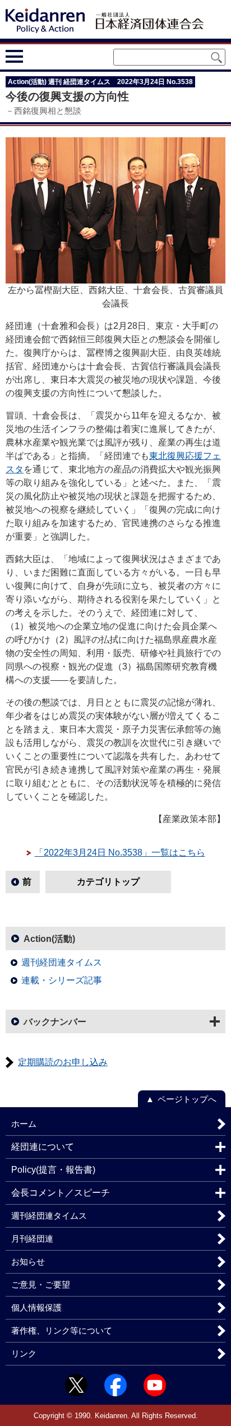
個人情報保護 (36, 1307)
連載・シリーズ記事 (61, 980)
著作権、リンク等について (61, 1330)
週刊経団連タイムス (61, 962)
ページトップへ (187, 1099)
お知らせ (28, 1261)
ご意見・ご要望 (40, 1284)
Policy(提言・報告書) (53, 1169)
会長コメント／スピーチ (60, 1192)
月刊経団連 (32, 1238)
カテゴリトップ (108, 881)
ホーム (23, 1123)
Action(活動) (49, 939)
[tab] (35, 56)
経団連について (42, 1146)
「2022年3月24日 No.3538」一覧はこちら (120, 852)
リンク (23, 1353)
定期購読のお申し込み (63, 1062)
